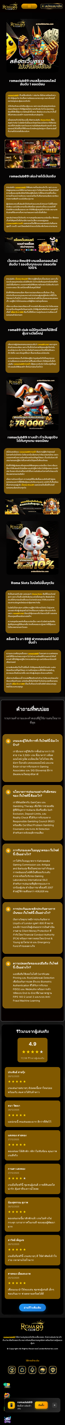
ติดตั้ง (41, 1405)
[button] (29, 6)
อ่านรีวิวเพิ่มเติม (32, 1307)
